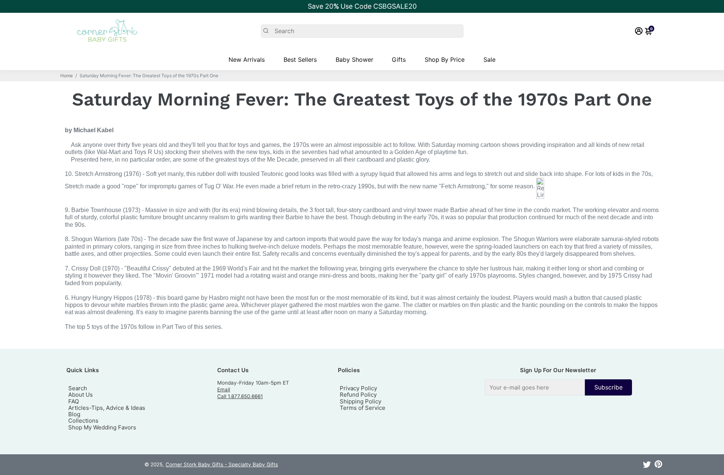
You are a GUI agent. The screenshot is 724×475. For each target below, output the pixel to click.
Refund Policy (358, 394)
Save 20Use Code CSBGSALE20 (362, 6)
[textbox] (535, 387)
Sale (489, 59)
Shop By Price (445, 59)
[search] (362, 31)
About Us (80, 394)
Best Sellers (300, 59)
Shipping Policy (360, 401)
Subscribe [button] (608, 387)
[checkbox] (558, 387)
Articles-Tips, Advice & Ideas (106, 407)
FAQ (73, 401)
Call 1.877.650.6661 (240, 396)
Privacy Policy (358, 388)
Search (77, 388)
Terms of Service (362, 407)
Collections (83, 420)
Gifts (399, 59)
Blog (74, 414)
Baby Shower (354, 59)
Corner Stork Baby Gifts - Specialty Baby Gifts (222, 464)
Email (223, 389)
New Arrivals (247, 59)
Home (66, 75)
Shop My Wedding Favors (102, 427)
